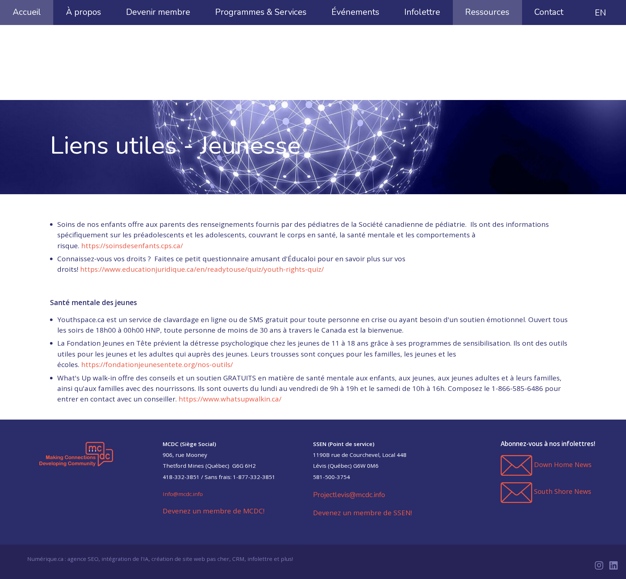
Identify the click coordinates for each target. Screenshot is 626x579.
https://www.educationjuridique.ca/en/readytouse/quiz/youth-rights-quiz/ (202, 269)
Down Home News (563, 464)
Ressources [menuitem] (487, 12)
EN (600, 12)
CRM (238, 558)
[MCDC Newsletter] (516, 464)
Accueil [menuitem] (27, 12)
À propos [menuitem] (83, 12)
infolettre (259, 558)
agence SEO (83, 558)
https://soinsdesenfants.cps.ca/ (132, 245)
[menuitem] (601, 12)
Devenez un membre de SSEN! (362, 512)
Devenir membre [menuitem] (158, 12)
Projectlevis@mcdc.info (349, 495)
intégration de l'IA (125, 558)
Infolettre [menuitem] (422, 12)
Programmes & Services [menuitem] (260, 12)
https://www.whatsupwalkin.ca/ (230, 399)
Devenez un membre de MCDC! (213, 511)
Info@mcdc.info (183, 493)
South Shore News (562, 491)
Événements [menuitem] (355, 12)
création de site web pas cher (190, 558)
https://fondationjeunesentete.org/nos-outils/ (157, 364)
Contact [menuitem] (548, 12)
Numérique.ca (45, 558)
